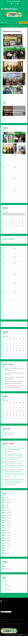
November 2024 (7, 515)
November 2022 (7, 525)
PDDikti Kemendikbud (8, 434)
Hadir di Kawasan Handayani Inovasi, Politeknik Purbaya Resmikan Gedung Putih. (14, 386)
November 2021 (7, 540)
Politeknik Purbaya (8, 432)
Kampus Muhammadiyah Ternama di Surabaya (14, 448)
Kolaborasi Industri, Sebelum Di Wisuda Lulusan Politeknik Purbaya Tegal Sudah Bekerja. (14, 382)
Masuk (5, 581)
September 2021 (7, 545)
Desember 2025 (7, 500)
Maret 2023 (6, 520)
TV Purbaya (23, 22)
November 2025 (7, 502)
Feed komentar (7, 586)
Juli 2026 (6, 497)
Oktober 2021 (7, 543)
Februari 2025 (7, 510)
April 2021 (6, 550)
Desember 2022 (7, 522)
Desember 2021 (7, 538)
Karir (5, 566)
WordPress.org (7, 589)
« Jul (14, 230)
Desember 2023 (7, 517)
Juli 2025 (6, 505)
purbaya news (7, 568)
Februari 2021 (7, 553)
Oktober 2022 (7, 527)
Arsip (2, 609)
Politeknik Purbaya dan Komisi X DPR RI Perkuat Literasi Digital (14, 112)
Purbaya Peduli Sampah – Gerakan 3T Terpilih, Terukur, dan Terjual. (14, 378)
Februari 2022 (7, 532)
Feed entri (6, 584)
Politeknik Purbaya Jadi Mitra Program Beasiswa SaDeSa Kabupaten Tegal (14, 369)
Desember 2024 (7, 512)
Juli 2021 (6, 548)
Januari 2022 (7, 535)
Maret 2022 (6, 530)
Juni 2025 (6, 507)
